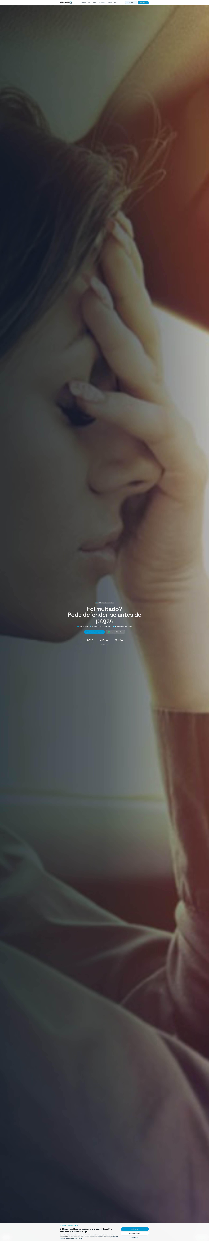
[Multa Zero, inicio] (66, 2)
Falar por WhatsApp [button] (116, 632)
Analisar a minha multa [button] (93, 632)
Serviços (83, 2)
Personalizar (134, 1237)
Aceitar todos (135, 1229)
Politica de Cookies (76, 1238)
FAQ (115, 2)
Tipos (94, 2)
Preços (110, 2)
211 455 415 (132, 2)
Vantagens (102, 2)
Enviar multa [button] (142, 2)
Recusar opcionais (134, 1233)
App (89, 2)
